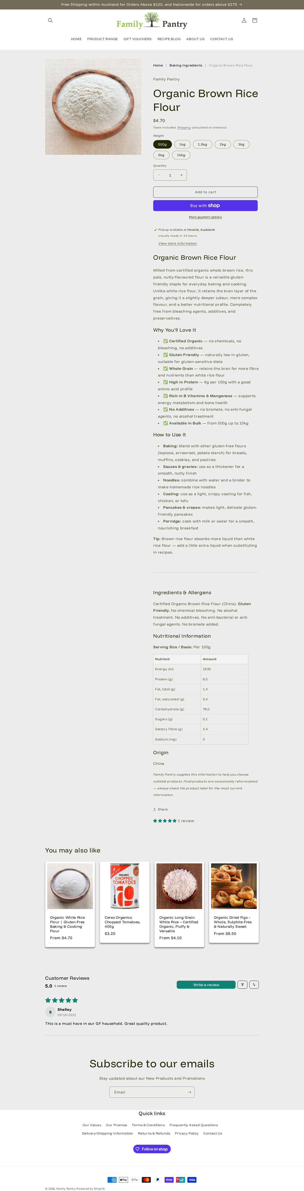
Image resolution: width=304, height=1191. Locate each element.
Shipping (184, 127)
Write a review (206, 984)
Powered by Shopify (90, 1188)
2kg (223, 144)
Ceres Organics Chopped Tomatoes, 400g (122, 922)
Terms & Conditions (148, 1125)
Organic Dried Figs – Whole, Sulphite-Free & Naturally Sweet (233, 922)
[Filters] (242, 985)
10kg (181, 155)
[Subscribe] (189, 1092)
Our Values (92, 1125)
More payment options (205, 217)
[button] (50, 20)
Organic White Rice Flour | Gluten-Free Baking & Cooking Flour (67, 924)
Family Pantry (66, 1188)
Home (158, 65)
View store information (177, 243)
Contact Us (212, 1133)
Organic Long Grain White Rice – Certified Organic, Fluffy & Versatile (178, 924)
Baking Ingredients (186, 65)
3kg (241, 144)
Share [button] (163, 809)
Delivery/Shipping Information (107, 1133)
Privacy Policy (187, 1133)
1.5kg (202, 144)
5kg (161, 155)
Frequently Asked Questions (194, 1125)
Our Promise (116, 1125)
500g (162, 144)
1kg (182, 144)
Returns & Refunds (154, 1133)
